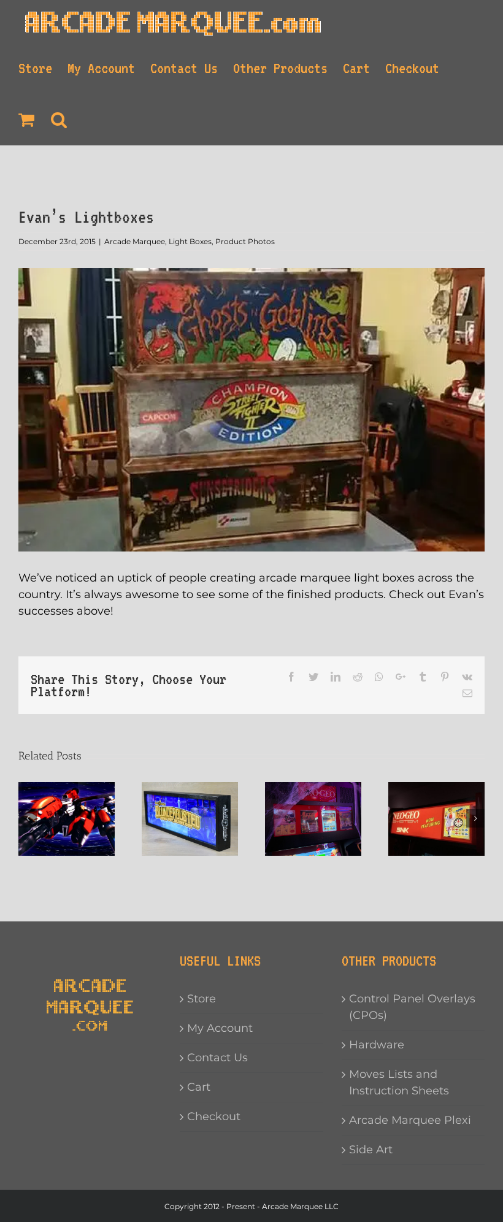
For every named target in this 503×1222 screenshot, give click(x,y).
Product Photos (245, 241)
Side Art (371, 1149)
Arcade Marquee (134, 241)
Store (201, 998)
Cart (198, 1087)
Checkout (213, 1116)
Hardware (376, 1044)
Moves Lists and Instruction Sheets (399, 1082)
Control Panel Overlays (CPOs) (412, 1007)
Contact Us (217, 1057)
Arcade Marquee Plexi (410, 1120)
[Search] (59, 119)
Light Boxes (190, 241)
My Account (220, 1028)
